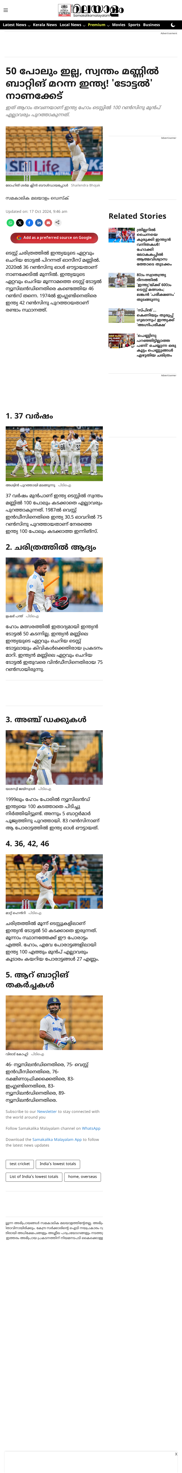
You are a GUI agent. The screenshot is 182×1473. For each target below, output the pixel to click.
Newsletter (47, 1112)
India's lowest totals (58, 1164)
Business (151, 25)
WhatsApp (91, 1128)
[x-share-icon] (20, 225)
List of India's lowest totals (34, 1177)
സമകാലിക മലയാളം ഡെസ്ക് (37, 198)
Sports (134, 25)
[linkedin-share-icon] (39, 225)
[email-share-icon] (48, 225)
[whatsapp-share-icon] (10, 225)
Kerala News (45, 25)
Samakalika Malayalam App (57, 1140)
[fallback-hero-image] (122, 235)
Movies (118, 25)
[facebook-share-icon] (29, 225)
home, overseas (82, 1177)
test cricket (20, 1164)
